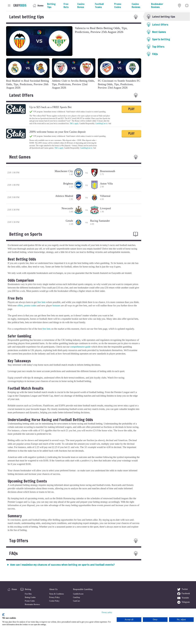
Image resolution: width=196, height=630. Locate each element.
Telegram (186, 602)
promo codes (30, 305)
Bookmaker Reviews (32, 604)
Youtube (185, 598)
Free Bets (28, 594)
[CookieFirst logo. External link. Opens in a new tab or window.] (3, 614)
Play (131, 109)
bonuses (56, 305)
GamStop (76, 597)
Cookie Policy (54, 601)
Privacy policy (107, 612)
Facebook (186, 593)
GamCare (76, 601)
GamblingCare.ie (101, 123)
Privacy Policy (54, 597)
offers (20, 305)
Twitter (185, 589)
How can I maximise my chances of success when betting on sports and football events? (62, 565)
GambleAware (78, 594)
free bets (41, 302)
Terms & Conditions (56, 594)
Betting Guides (30, 597)
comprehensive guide (80, 346)
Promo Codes (30, 601)
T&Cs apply (74, 123)
